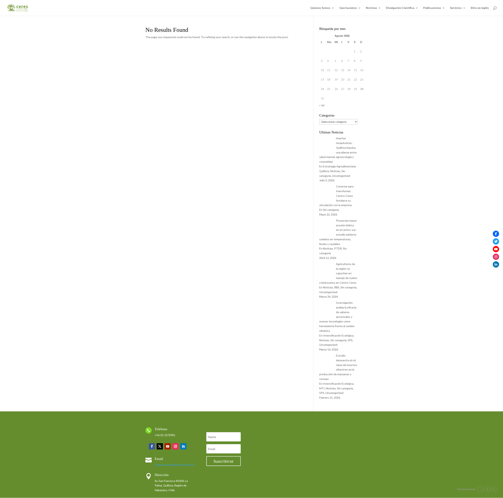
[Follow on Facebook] (152, 446)
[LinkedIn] (496, 264)
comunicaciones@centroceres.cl (174, 464)
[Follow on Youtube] (167, 446)
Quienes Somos (320, 7)
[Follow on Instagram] (175, 446)
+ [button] (487, 489)
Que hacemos (348, 7)
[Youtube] (496, 249)
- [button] (480, 489)
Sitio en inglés (480, 7)
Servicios (456, 7)
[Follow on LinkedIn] (183, 446)
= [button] (494, 489)
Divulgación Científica (400, 7)
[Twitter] (496, 241)
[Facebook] (496, 234)
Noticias (371, 7)
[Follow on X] (160, 446)
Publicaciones (432, 7)
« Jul (321, 105)
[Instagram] (496, 257)
